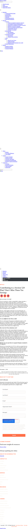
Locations (7, 163)
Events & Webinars (9, 48)
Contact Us (5, 162)
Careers (4, 155)
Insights (4, 45)
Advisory (7, 21)
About (4, 151)
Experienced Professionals (10, 160)
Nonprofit (7, 17)
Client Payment (6, 4)
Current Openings (9, 156)
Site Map (25, 525)
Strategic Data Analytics (13, 36)
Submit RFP (5, 6)
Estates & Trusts (11, 41)
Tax (6, 39)
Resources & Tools (9, 47)
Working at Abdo (8, 158)
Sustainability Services (12, 28)
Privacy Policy (14, 526)
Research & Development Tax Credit (15, 42)
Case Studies (7, 154)
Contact (1, 463)
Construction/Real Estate (10, 13)
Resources (2, 516)
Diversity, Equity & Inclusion (11, 161)
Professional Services (9, 18)
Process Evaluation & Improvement (15, 27)
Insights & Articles (9, 46)
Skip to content (3, 0)
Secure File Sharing (7, 7)
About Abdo (5, 274)
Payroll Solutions (11, 33)
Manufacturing (8, 15)
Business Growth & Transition (14, 26)
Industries (5, 12)
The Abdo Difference (9, 153)
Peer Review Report (19, 525)
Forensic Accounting (12, 29)
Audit (6, 38)
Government (7, 14)
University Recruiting (9, 159)
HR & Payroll (8, 31)
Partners (7, 152)
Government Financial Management (15, 24)
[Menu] (0, 10)
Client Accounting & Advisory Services (16, 22)
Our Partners (2, 523)
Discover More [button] (3, 446)
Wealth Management (9, 44)
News (4, 5)
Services (4, 20)
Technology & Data (9, 34)
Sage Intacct (10, 35)
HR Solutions (10, 32)
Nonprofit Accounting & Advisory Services (17, 25)
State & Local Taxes (12, 40)
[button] (2, 455)
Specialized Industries (9, 19)
